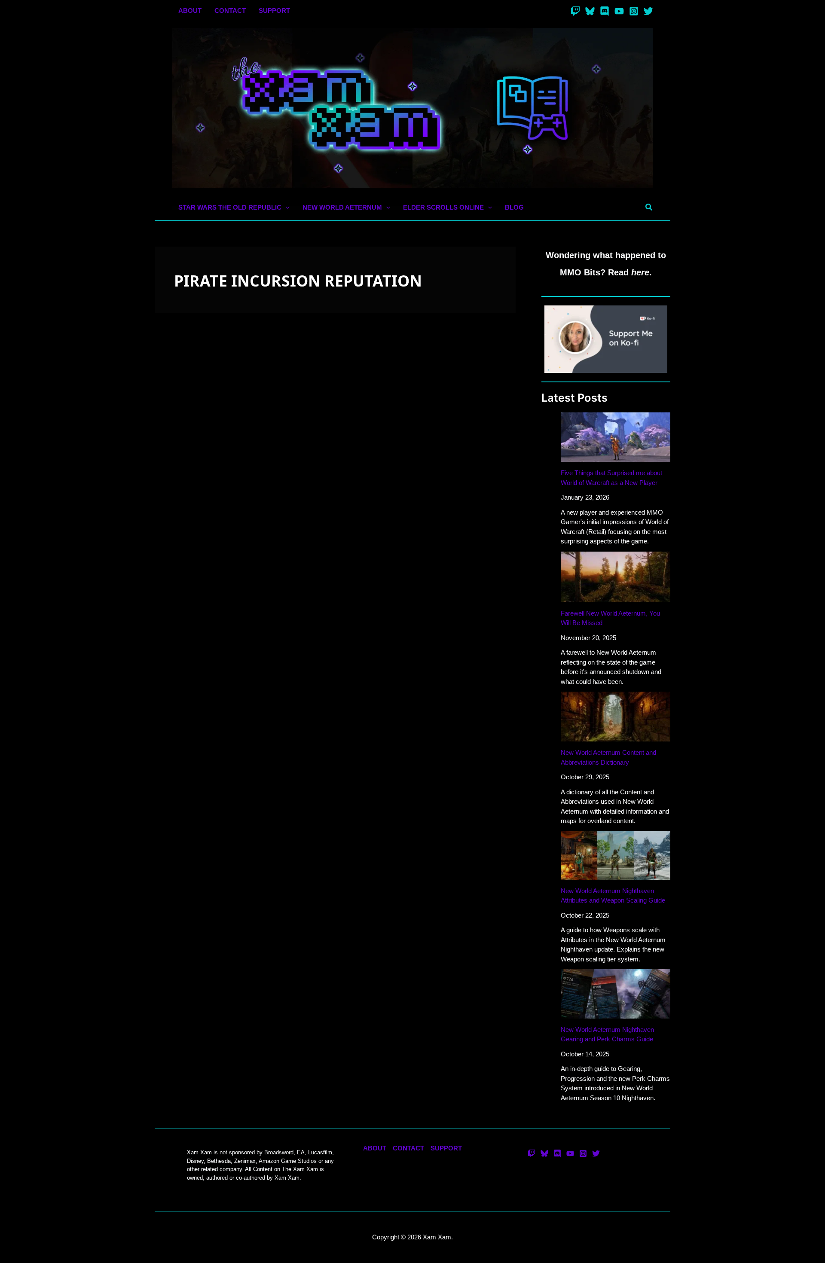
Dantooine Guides (243, 570)
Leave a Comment (187, 570)
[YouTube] (619, 11)
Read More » (179, 627)
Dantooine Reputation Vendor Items (250, 554)
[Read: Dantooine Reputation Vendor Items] (335, 457)
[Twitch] (575, 11)
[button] (285, 208)
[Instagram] (634, 11)
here (640, 272)
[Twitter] (648, 11)
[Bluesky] (590, 11)
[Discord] (604, 11)
